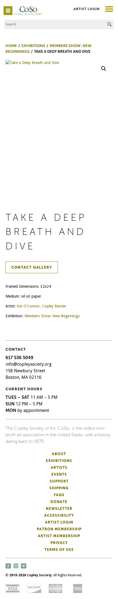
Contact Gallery (31, 267)
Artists (59, 468)
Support (59, 481)
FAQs (59, 495)
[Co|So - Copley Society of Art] (23, 8)
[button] (104, 69)
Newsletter (59, 509)
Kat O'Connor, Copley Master (41, 306)
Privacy (59, 543)
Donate (59, 502)
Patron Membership (59, 529)
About (59, 454)
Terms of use (59, 550)
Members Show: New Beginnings (52, 316)
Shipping (59, 488)
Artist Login (87, 9)
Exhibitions (59, 461)
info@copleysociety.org (28, 364)
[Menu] (109, 9)
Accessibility (59, 515)
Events (59, 474)
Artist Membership (59, 536)
